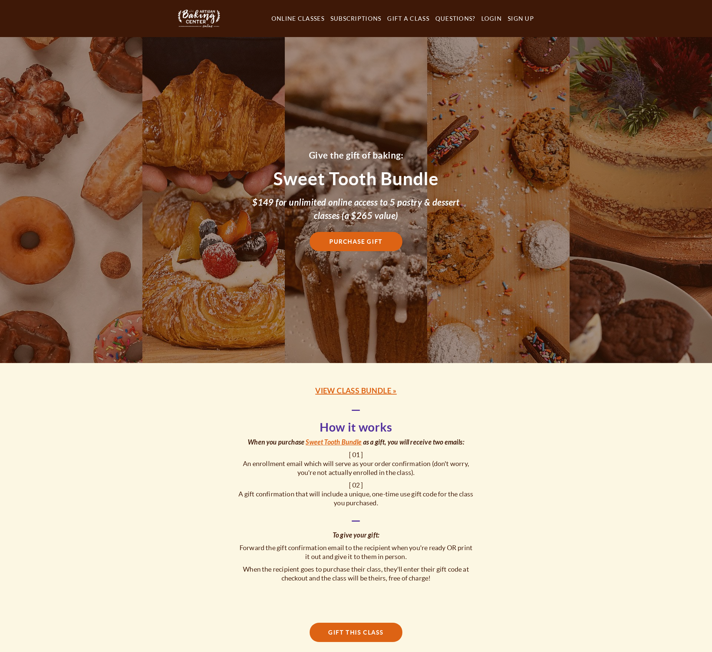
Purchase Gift (356, 241)
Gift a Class (408, 18)
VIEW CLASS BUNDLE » (356, 390)
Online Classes (297, 18)
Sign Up (521, 18)
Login (491, 18)
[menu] (400, 18)
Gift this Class (356, 632)
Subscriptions (356, 18)
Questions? (455, 18)
